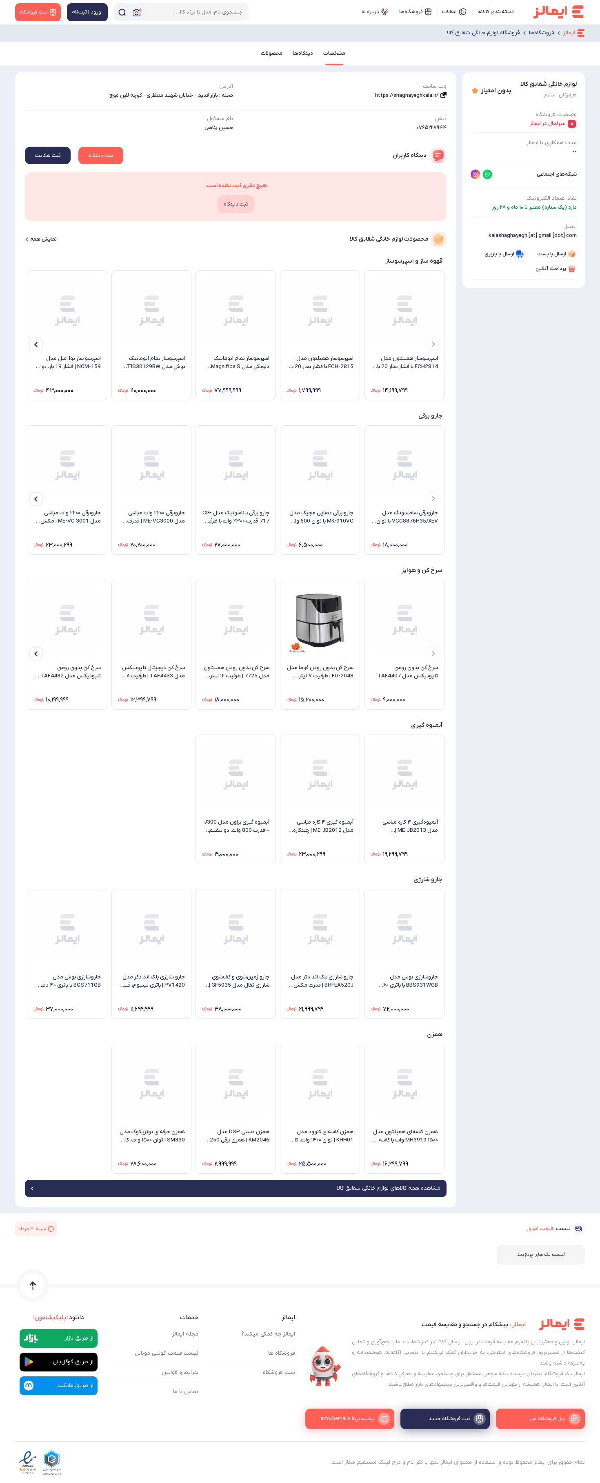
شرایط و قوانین (180, 1372)
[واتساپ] (487, 174)
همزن (434, 1034)
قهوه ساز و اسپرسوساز (413, 261)
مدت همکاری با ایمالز (552, 143)
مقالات (449, 11)
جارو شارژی (427, 880)
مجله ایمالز (185, 1334)
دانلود (58, 1317)
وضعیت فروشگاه (556, 114)
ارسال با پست (551, 253)
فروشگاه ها (281, 1353)
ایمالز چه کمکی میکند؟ (268, 1334)
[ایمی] (325, 1366)
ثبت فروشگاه (279, 1372)
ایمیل (570, 226)
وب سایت (435, 86)
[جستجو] (122, 12)
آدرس (226, 86)
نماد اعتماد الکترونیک (552, 198)
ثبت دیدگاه (101, 155)
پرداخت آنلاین (551, 268)
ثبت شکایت (47, 155)
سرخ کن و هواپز (421, 570)
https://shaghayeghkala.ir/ (406, 95)
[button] (433, 344)
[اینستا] (475, 174)
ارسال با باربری (499, 253)
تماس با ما (185, 1392)
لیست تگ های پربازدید (541, 1254)
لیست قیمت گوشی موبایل (166, 1353)
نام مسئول (220, 119)
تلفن (441, 119)
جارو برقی (430, 416)
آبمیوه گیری (426, 725)
